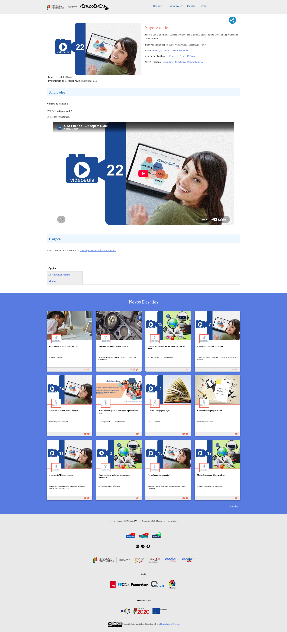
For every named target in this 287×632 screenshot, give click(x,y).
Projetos (191, 5)
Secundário (168, 61)
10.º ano (171, 56)
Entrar (204, 5)
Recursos (157, 5)
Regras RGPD (122, 520)
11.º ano (181, 56)
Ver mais (232, 505)
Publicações (172, 520)
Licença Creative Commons (170, 624)
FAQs (131, 520)
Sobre (112, 520)
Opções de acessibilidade (145, 520)
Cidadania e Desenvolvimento (189, 61)
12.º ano (191, 56)
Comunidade (174, 5)
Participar (161, 520)
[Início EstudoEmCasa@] (62, 6)
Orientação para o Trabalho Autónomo (170, 50)
